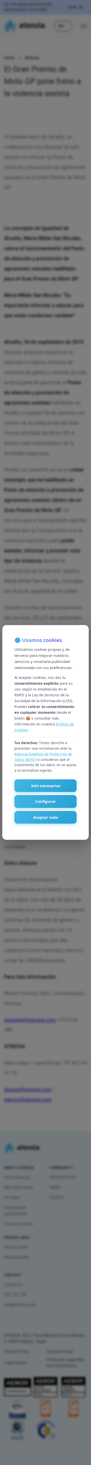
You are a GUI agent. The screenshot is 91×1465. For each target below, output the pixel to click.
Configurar (45, 801)
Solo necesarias (45, 785)
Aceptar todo (45, 817)
